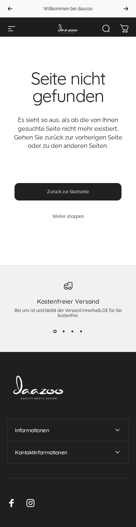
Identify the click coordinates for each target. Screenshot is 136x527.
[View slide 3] (72, 331)
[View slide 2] (63, 331)
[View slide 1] (55, 331)
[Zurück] (10, 8)
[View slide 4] (81, 331)
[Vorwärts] (126, 8)
